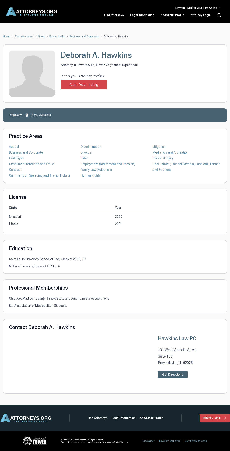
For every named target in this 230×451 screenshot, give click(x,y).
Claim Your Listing (83, 85)
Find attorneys (23, 36)
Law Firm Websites (169, 441)
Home (6, 36)
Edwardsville (57, 36)
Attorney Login (201, 15)
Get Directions (172, 374)
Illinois (41, 36)
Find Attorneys (114, 15)
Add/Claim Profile (172, 15)
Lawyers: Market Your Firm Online (196, 8)
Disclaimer (149, 441)
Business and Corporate (84, 36)
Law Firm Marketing (196, 441)
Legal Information (142, 15)
